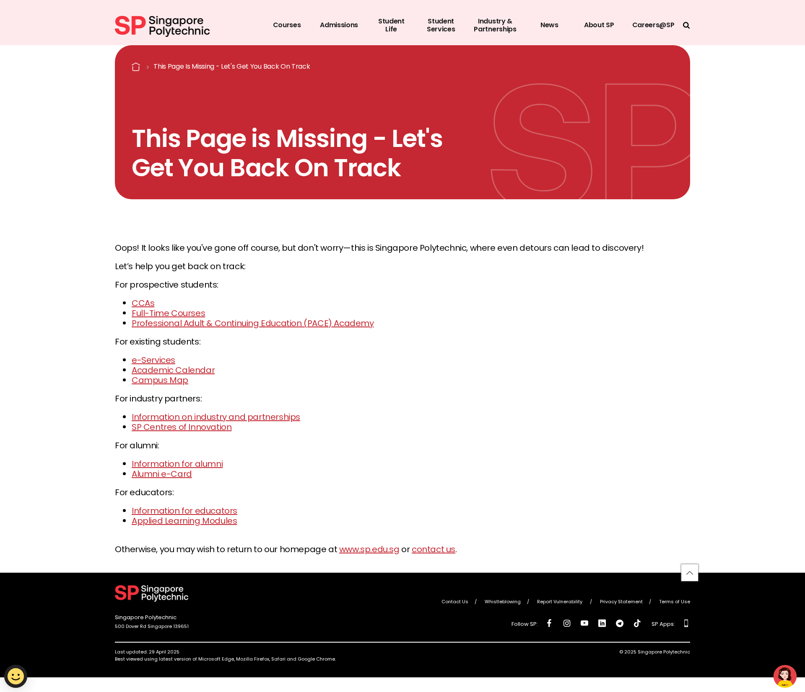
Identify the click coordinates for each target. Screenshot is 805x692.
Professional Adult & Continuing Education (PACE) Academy (253, 323)
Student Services (441, 25)
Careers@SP (653, 25)
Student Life (391, 25)
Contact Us (454, 602)
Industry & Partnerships (495, 25)
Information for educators (184, 511)
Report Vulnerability (560, 602)
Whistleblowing (503, 602)
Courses (287, 25)
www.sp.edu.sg (369, 549)
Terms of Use (674, 602)
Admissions (339, 25)
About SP (599, 25)
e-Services (153, 360)
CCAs (143, 303)
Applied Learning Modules (184, 521)
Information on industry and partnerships (216, 417)
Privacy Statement (621, 602)
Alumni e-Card (162, 474)
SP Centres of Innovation (181, 427)
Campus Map (160, 380)
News (549, 25)
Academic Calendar (173, 370)
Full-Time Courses (168, 313)
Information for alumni (177, 464)
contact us (433, 549)
